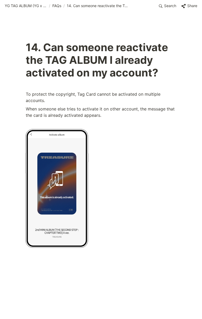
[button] (25, 6)
